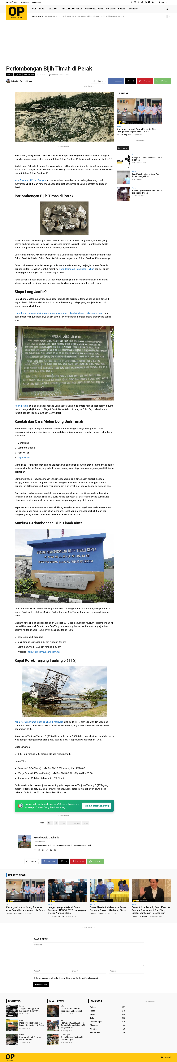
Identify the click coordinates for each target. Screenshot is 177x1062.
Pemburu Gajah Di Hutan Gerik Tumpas (30, 1038)
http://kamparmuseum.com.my (44, 651)
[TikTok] (47, 849)
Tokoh (134, 188)
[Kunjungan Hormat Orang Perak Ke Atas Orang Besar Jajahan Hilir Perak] (139, 111)
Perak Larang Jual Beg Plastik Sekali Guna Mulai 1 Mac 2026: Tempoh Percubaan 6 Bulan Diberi (82, 16)
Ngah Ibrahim (21, 405)
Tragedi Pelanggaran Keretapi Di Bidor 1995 (29, 1009)
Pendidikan (29, 75)
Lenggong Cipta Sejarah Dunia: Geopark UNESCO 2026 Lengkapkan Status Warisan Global (67, 910)
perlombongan (74, 823)
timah (86, 823)
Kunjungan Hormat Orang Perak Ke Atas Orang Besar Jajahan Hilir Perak (136, 130)
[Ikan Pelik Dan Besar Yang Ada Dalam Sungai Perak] (123, 177)
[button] (167, 9)
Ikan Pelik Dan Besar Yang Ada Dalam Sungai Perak (145, 175)
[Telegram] (149, 2)
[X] (51, 849)
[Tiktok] (142, 2)
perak (63, 823)
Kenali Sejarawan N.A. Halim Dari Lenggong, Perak (147, 191)
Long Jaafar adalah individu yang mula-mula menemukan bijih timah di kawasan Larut (59, 313)
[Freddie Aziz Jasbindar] (8, 81)
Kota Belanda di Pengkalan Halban (76, 269)
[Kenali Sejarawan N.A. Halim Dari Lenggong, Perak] (123, 194)
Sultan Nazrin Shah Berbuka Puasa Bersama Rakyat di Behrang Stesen (108, 908)
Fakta (9, 75)
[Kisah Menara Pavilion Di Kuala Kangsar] (53, 1039)
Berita (119, 126)
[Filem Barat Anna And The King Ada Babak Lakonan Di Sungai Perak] (53, 1025)
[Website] (55, 849)
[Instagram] (135, 2)
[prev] (164, 16)
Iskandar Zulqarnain (124, 134)
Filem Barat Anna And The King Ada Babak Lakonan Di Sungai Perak (73, 1025)
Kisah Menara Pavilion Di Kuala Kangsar (72, 1038)
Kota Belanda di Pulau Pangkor (30, 180)
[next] (169, 16)
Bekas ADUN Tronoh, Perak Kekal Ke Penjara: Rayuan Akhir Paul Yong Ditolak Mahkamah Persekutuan (151, 910)
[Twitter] (138, 2)
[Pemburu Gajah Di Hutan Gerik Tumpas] (12, 1039)
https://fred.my (39, 841)
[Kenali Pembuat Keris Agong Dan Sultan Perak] (53, 1011)
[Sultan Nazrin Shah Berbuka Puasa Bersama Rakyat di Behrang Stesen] (109, 890)
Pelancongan (65, 1034)
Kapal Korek (24, 457)
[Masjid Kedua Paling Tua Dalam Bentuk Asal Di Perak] (12, 1025)
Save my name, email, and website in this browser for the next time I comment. (67, 978)
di (56, 823)
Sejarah (18, 75)
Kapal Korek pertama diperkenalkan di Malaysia (39, 721)
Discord (168, 1057)
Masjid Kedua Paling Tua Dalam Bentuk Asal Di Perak (31, 1024)
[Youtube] (145, 2)
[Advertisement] (88, 40)
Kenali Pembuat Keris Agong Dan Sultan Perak (71, 1009)
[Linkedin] (43, 849)
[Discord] (152, 2)
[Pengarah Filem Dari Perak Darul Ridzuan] (123, 161)
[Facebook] (131, 2)
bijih (49, 823)
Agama (92, 904)
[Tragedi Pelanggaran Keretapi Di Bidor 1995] (12, 1011)
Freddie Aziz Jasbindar (22, 81)
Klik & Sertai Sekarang (96, 805)
